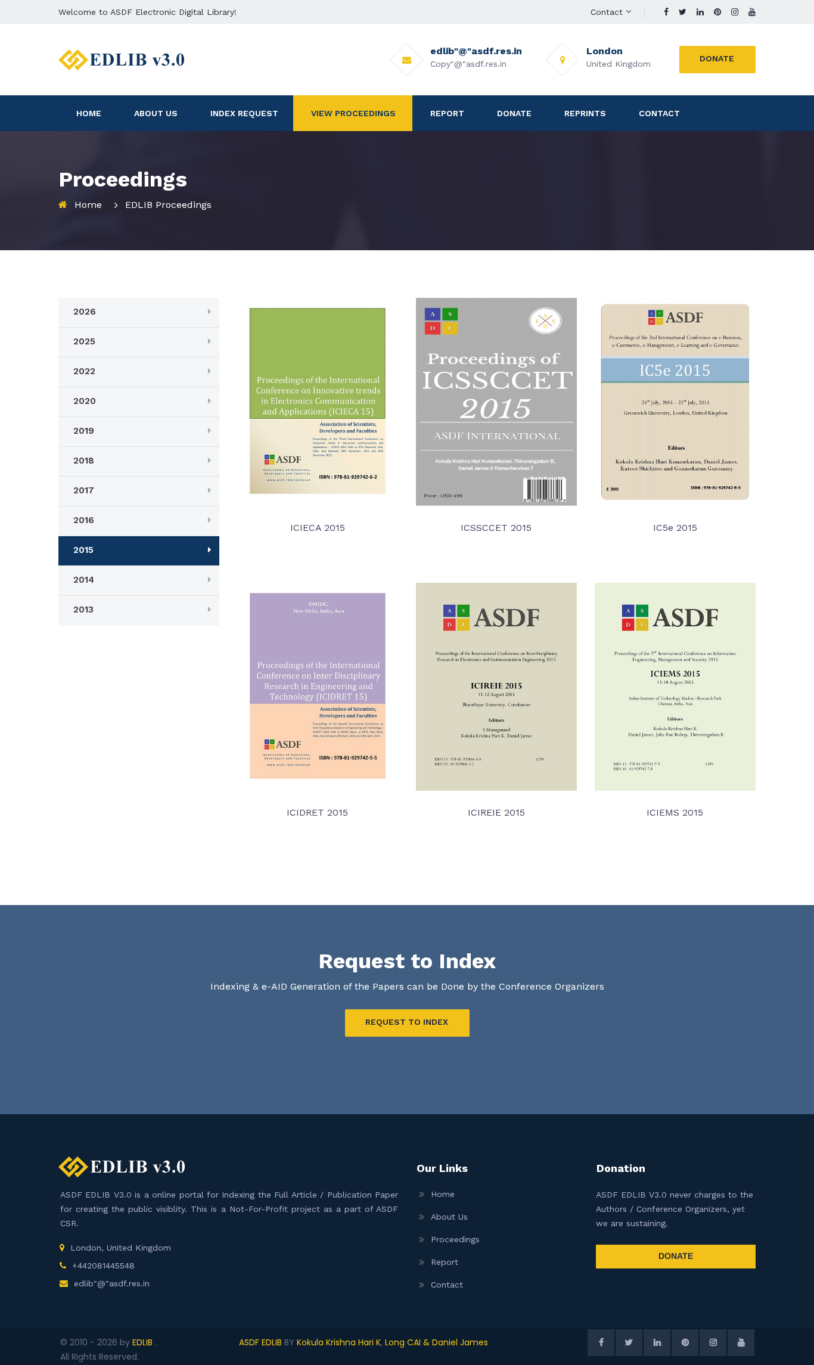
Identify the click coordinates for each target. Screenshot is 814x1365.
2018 (83, 460)
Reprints (585, 113)
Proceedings (455, 1239)
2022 (84, 371)
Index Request (244, 113)
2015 (83, 550)
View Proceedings (353, 113)
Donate (717, 58)
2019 (83, 430)
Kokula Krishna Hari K (339, 1342)
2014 (83, 579)
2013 (83, 609)
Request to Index (406, 1022)
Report (447, 113)
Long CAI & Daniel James (436, 1342)
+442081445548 (103, 1265)
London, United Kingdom (120, 1247)
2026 (84, 311)
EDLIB (143, 1342)
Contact (607, 12)
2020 (84, 401)
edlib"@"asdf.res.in (112, 1283)
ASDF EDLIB (260, 1342)
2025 (84, 341)
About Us (156, 113)
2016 (83, 520)
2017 (83, 490)
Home (88, 113)
